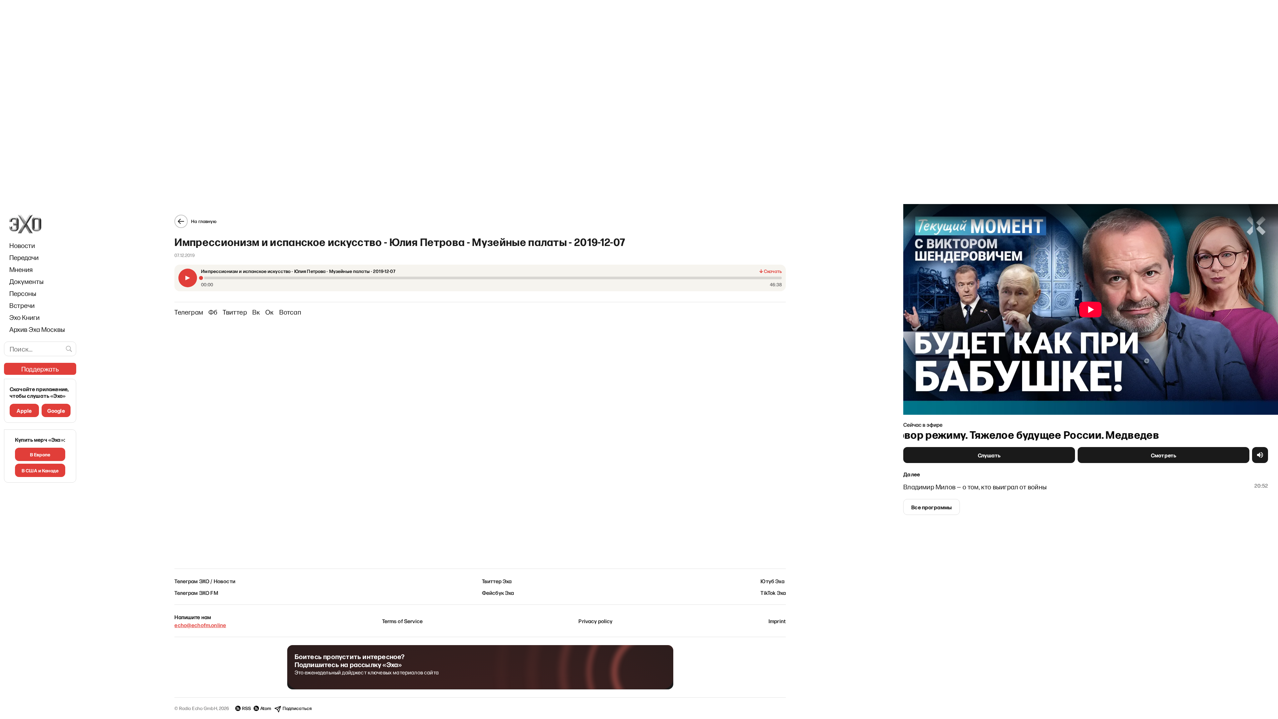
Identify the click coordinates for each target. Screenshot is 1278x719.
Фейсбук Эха (498, 592)
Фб (212, 312)
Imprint (777, 620)
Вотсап (290, 312)
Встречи (22, 305)
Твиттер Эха (497, 581)
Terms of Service (402, 620)
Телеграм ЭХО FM (196, 592)
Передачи (24, 257)
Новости (22, 245)
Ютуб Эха (772, 581)
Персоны (22, 293)
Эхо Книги (24, 317)
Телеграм (188, 312)
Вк (256, 312)
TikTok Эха (773, 592)
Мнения (21, 269)
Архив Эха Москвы (37, 329)
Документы (26, 281)
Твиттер (235, 312)
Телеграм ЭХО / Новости (204, 581)
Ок (269, 312)
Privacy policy (595, 620)
